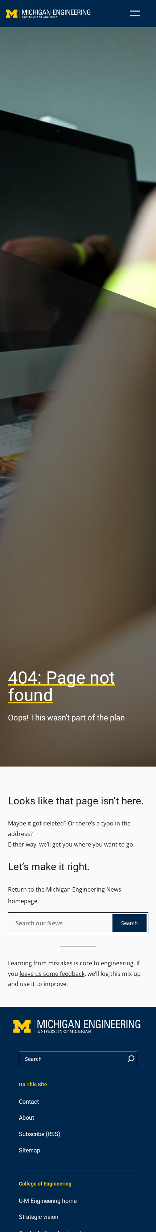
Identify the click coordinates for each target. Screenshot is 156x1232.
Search (129, 923)
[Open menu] (135, 13)
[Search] (131, 1058)
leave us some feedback (52, 974)
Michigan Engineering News (83, 889)
